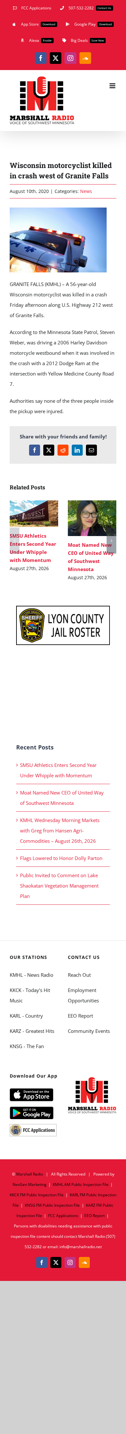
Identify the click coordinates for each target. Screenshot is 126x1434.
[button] (14, 541)
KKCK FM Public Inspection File (37, 1195)
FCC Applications (63, 1215)
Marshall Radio (29, 1174)
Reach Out (79, 975)
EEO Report (80, 1015)
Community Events (89, 1031)
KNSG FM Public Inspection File (52, 1205)
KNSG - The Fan (27, 1046)
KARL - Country (26, 1015)
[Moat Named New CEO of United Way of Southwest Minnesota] (92, 518)
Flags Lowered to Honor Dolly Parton (61, 858)
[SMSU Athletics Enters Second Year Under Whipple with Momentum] (34, 513)
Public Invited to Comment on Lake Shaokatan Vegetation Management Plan (59, 885)
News (86, 191)
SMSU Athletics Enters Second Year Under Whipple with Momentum (24, 514)
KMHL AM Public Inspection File (81, 1184)
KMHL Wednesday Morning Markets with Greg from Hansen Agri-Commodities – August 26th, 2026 (60, 830)
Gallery (43, 514)
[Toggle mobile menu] (113, 85)
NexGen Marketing (30, 1184)
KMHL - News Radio (31, 975)
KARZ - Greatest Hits (32, 1031)
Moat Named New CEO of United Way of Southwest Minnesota (83, 518)
